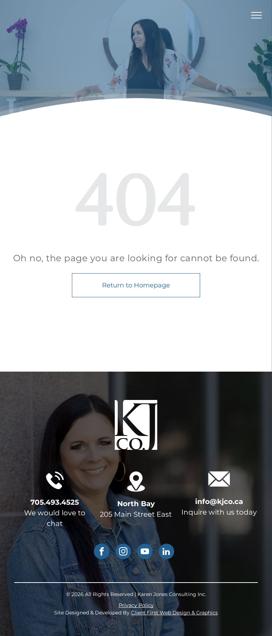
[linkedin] (166, 552)
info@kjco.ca (219, 501)
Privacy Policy (136, 605)
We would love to (54, 513)
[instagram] (123, 552)
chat (55, 523)
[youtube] (145, 552)
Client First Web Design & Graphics (174, 612)
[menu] (256, 15)
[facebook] (101, 552)
